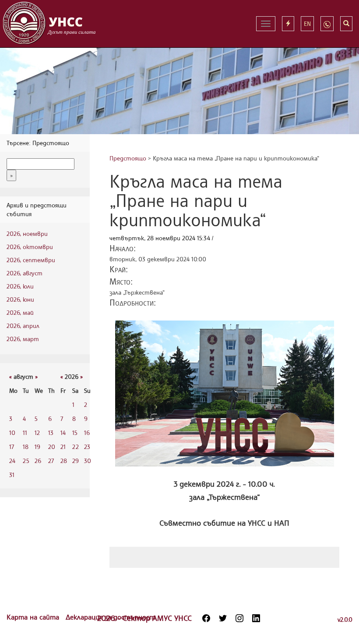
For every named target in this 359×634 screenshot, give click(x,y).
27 (51, 460)
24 (12, 460)
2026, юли (20, 286)
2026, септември (31, 260)
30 (87, 460)
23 (87, 446)
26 (38, 460)
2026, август (24, 273)
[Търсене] (346, 23)
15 (74, 432)
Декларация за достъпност (110, 617)
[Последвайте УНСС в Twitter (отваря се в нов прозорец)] (223, 618)
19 (37, 446)
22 (75, 446)
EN (307, 23)
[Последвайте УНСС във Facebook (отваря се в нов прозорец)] (206, 618)
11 (25, 432)
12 (37, 432)
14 (63, 432)
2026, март (23, 338)
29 (75, 460)
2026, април (23, 325)
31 (11, 474)
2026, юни (20, 299)
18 (25, 446)
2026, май (20, 312)
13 (50, 432)
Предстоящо (127, 158)
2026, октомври (30, 246)
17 (11, 446)
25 (26, 460)
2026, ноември (27, 233)
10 (12, 432)
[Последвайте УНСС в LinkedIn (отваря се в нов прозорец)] (256, 618)
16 (87, 432)
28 (63, 460)
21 (63, 446)
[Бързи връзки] (288, 23)
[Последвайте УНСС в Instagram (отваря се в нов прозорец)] (239, 618)
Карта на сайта (34, 617)
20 (51, 446)
